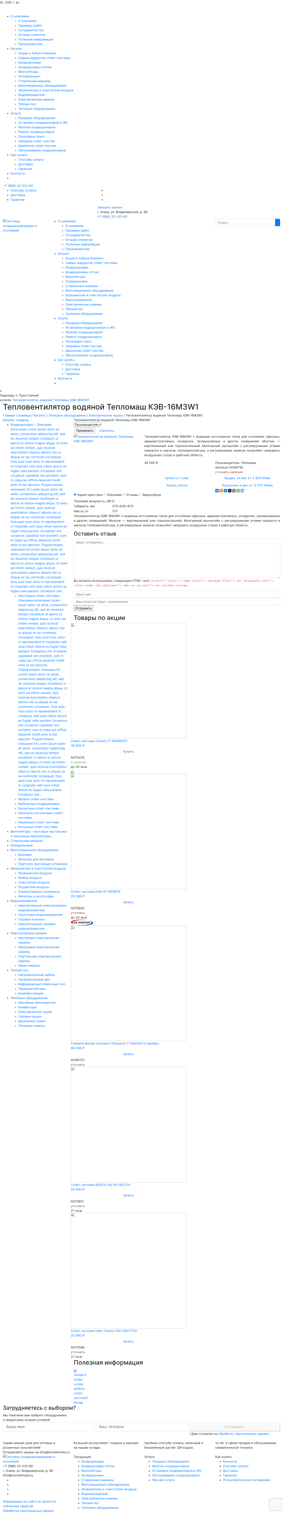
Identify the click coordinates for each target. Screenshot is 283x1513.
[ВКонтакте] (217, 490)
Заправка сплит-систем (36, 141)
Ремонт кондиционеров (36, 132)
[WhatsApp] (238, 490)
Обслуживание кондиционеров (42, 150)
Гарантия (25, 169)
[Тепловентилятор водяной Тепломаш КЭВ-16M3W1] (106, 438)
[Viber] (234, 490)
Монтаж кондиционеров (36, 127)
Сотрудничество (31, 30)
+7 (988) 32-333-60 (18, 186)
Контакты (18, 173)
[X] (229, 490)
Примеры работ (30, 25)
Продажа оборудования (36, 118)
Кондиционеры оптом (34, 67)
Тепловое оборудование (36, 109)
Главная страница (16, 415)
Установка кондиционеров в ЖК (43, 122)
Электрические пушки (106, 415)
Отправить (234, 1427)
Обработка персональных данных (28, 1511)
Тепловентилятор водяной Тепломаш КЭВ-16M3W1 (50, 400)
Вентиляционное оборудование (42, 85)
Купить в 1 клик (177, 478)
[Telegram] (242, 490)
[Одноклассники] (221, 490)
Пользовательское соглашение (246, 1480)
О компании (20, 16)
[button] (76, 1384)
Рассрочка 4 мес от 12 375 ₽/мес (247, 485)
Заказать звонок (109, 207)
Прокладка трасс (31, 136)
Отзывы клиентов (31, 35)
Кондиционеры (29, 62)
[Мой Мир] (225, 490)
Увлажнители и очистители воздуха (45, 90)
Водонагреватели (31, 95)
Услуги (16, 113)
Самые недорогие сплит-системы (44, 58)
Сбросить (106, 430)
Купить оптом (177, 485)
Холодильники (29, 76)
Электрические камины (36, 99)
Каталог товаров (15, 420)
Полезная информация (35, 39)
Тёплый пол (27, 104)
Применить (84, 430)
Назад (78, 1402)
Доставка (25, 164)
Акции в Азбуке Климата (37, 53)
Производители (30, 44)
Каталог (17, 48)
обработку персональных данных (243, 1434)
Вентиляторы (28, 72)
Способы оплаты (31, 159)
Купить (128, 751)
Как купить (19, 155)
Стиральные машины (34, 81)
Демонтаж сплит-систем (37, 146)
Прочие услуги (163, 1480)
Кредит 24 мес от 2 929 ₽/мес (247, 478)
